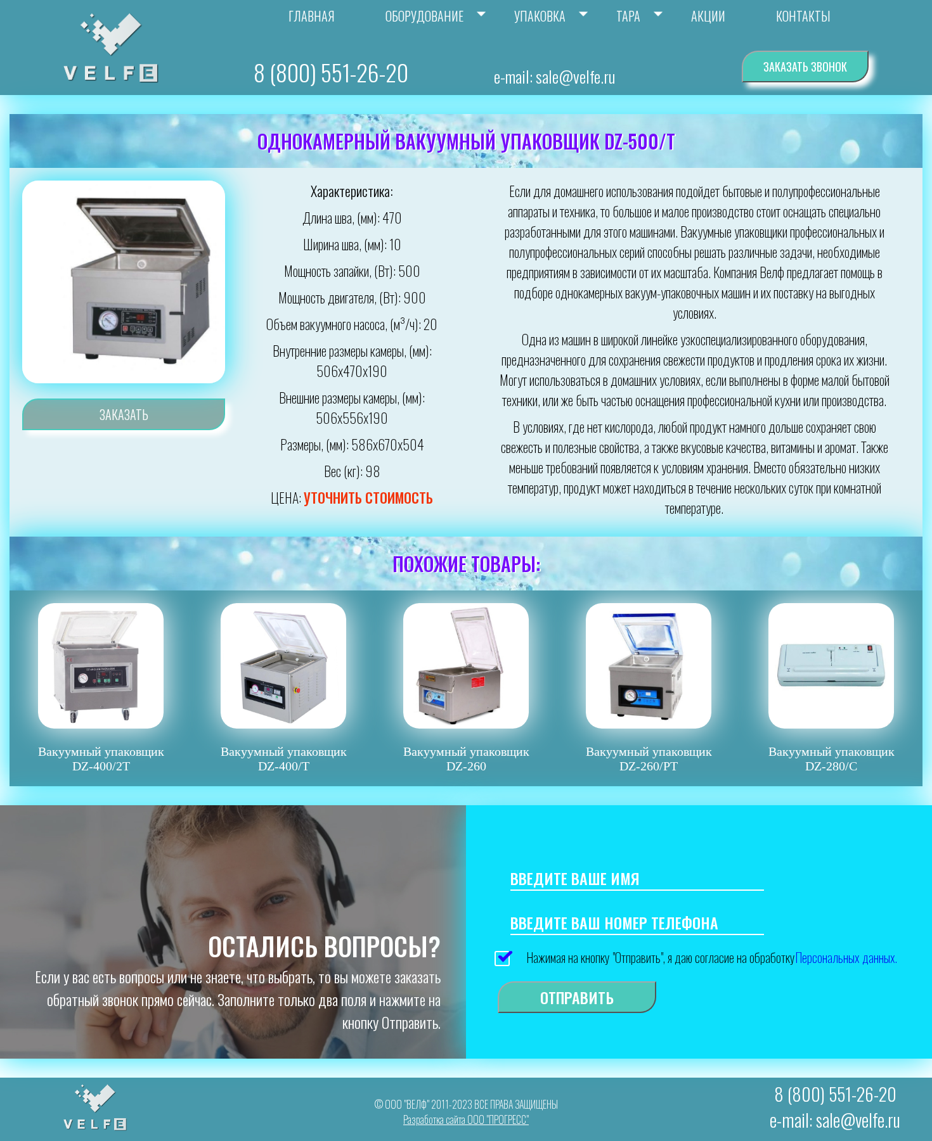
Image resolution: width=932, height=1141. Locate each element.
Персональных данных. (846, 957)
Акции (708, 15)
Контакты (803, 15)
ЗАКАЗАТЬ (124, 414)
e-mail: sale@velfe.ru (554, 76)
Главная (311, 15)
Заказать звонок (805, 66)
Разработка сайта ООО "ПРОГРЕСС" (466, 1119)
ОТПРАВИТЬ (577, 997)
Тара (628, 15)
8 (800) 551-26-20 (331, 72)
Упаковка (540, 15)
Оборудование (424, 15)
